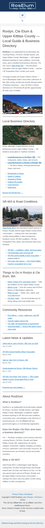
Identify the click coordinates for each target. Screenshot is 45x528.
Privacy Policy (17, 494)
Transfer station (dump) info (18, 321)
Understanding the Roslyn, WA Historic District (20, 368)
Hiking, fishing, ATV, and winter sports (22, 282)
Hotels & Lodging (14, 176)
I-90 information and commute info (20, 253)
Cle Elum (38, 497)
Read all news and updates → (14, 387)
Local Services (13, 185)
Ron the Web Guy (36, 523)
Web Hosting (22, 523)
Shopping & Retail (14, 179)
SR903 (22, 500)
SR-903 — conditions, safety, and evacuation (24, 250)
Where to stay (13, 293)
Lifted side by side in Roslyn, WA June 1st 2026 (20, 343)
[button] (22, 21)
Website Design (8, 523)
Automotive (12, 187)
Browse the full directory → (13, 193)
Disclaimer (29, 494)
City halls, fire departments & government (23, 324)
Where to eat (12, 287)
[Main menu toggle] (22, 15)
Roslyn (30, 497)
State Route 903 (17, 66)
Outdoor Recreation (15, 182)
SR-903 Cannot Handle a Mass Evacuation (19, 352)
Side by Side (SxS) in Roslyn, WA (15, 360)
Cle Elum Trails (13, 298)
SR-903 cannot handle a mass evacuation (23, 256)
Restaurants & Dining (16, 173)
